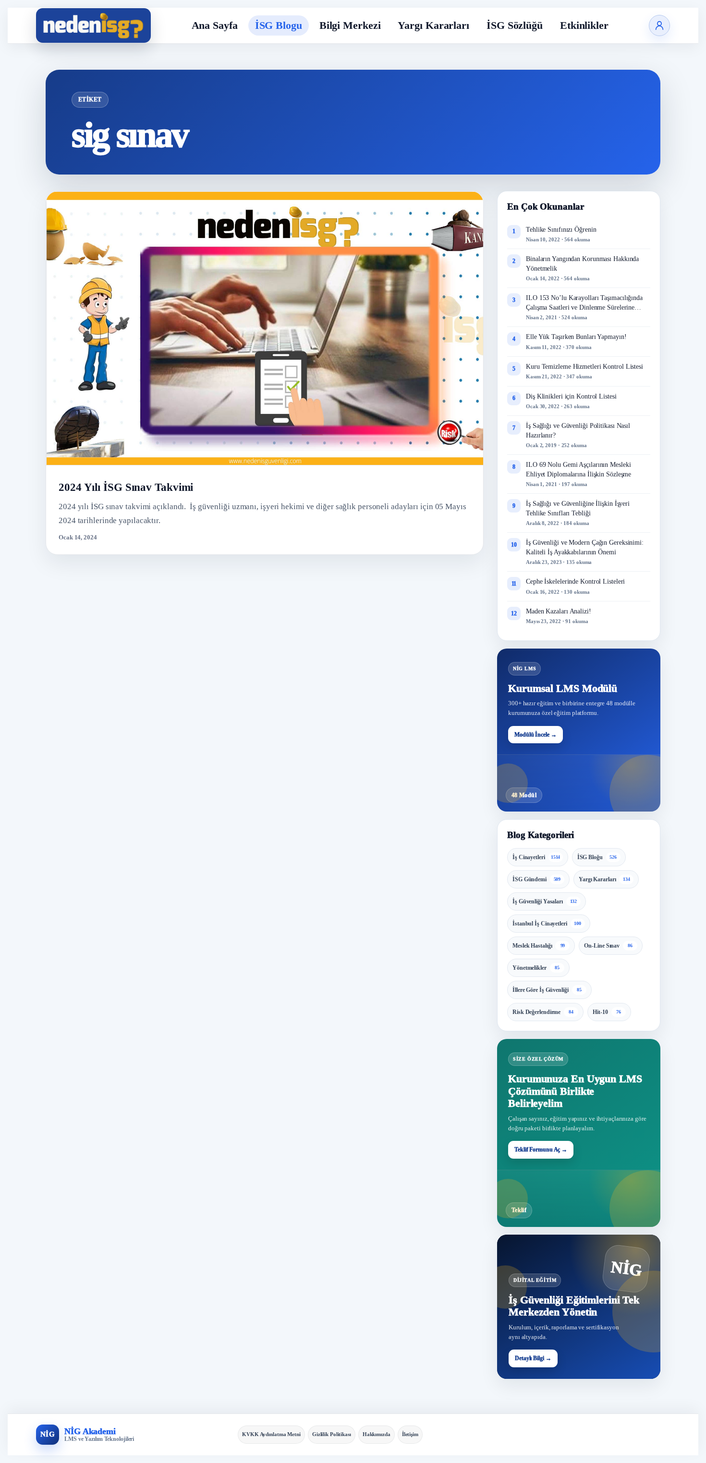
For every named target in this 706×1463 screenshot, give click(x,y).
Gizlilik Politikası (331, 1434)
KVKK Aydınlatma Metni (271, 1434)
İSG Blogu (278, 25)
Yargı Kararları (433, 25)
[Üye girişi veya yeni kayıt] (659, 25)
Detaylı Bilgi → (533, 1358)
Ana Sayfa (215, 25)
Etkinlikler (584, 25)
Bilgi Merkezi (350, 25)
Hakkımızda (376, 1434)
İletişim (410, 1434)
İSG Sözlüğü (515, 25)
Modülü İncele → (535, 734)
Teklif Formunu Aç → (540, 1149)
